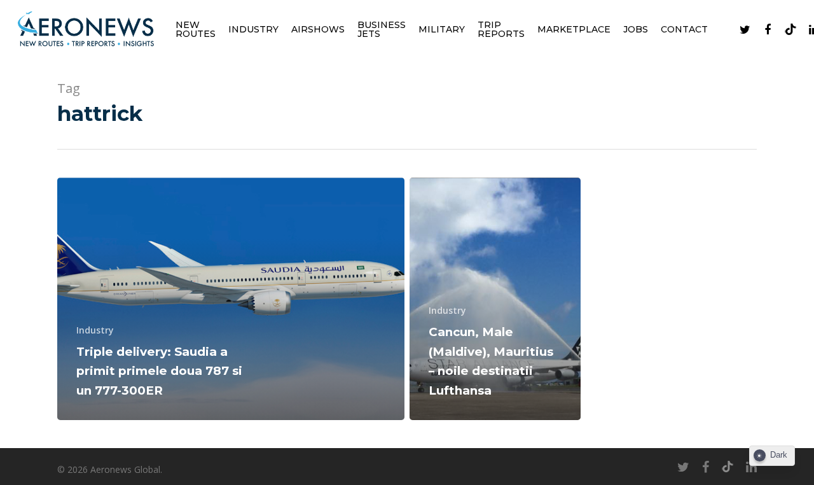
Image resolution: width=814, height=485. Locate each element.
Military (441, 29)
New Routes (196, 29)
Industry (253, 29)
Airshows (318, 29)
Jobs (635, 29)
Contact (684, 29)
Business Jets (381, 29)
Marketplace (573, 29)
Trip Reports (501, 29)
